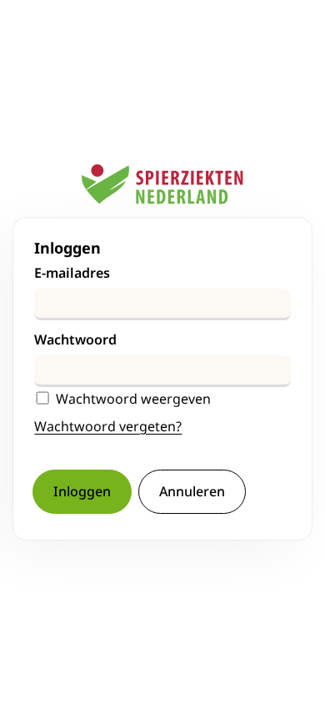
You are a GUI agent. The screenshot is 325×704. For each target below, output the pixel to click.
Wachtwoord (75, 339)
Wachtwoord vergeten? (108, 426)
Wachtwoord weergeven (133, 399)
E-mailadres (72, 273)
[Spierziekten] (162, 191)
